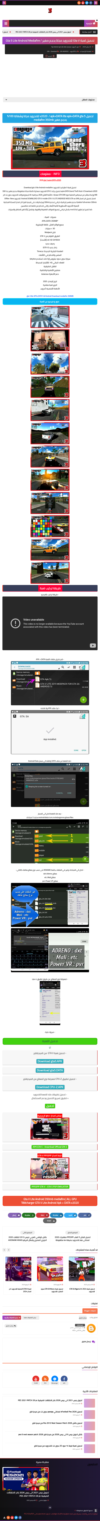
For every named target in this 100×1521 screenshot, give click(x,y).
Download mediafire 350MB (62, 296)
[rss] (79, 3)
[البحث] (4, 3)
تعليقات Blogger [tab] (90, 1310)
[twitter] (87, 3)
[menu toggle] (96, 3)
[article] (27, 1236)
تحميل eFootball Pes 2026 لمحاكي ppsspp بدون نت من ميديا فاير (56, 1411)
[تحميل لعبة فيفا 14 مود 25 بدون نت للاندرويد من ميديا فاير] (89, 1448)
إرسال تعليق (9, 1325)
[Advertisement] (50, 77)
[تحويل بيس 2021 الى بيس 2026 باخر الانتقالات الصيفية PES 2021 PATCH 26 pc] (89, 1403)
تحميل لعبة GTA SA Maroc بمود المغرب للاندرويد (52, 1290)
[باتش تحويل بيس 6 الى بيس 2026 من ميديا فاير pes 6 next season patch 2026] (89, 1437)
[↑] (50, 1507)
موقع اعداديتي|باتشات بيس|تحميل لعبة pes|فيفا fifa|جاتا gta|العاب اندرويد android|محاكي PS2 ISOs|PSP (61, 1514)
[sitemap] (4, 1517)
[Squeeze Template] (96, 1510)
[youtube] (83, 3)
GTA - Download (52, 51)
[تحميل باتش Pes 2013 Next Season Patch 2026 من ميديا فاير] (89, 1426)
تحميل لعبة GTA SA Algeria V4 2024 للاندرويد (82, 1290)
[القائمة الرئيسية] (5, 23)
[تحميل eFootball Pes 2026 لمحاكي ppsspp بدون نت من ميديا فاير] (89, 1414)
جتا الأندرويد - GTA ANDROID (68, 51)
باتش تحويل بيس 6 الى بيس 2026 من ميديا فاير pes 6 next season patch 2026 (50, 1434)
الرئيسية (89, 23)
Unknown (80, 1325)
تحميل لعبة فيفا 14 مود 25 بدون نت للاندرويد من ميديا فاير (58, 1446)
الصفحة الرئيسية (86, 51)
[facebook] (90, 3)
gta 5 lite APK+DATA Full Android (39, 296)
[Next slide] (4, 1250)
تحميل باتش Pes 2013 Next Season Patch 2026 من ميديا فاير (57, 1423)
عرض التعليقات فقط (30, 1317)
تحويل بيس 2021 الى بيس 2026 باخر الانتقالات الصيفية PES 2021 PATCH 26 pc (50, 1400)
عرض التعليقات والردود (11, 1317)
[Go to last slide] (8, 1250)
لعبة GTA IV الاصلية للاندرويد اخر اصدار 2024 (20, 1290)
